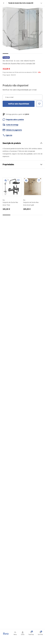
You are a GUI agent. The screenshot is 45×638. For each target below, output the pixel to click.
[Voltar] (4, 3)
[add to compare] (5, 180)
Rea (4, 200)
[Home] (5, 634)
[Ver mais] (41, 3)
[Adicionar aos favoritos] (18, 180)
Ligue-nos (9, 135)
